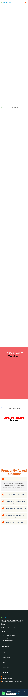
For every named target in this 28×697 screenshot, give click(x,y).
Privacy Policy (6, 667)
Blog (4, 662)
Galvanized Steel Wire (8, 640)
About (4, 652)
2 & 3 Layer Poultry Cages (9, 635)
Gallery (4, 660)
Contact (5, 665)
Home (4, 650)
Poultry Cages (6, 655)
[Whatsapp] (3, 693)
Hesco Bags (5, 638)
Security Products (7, 657)
